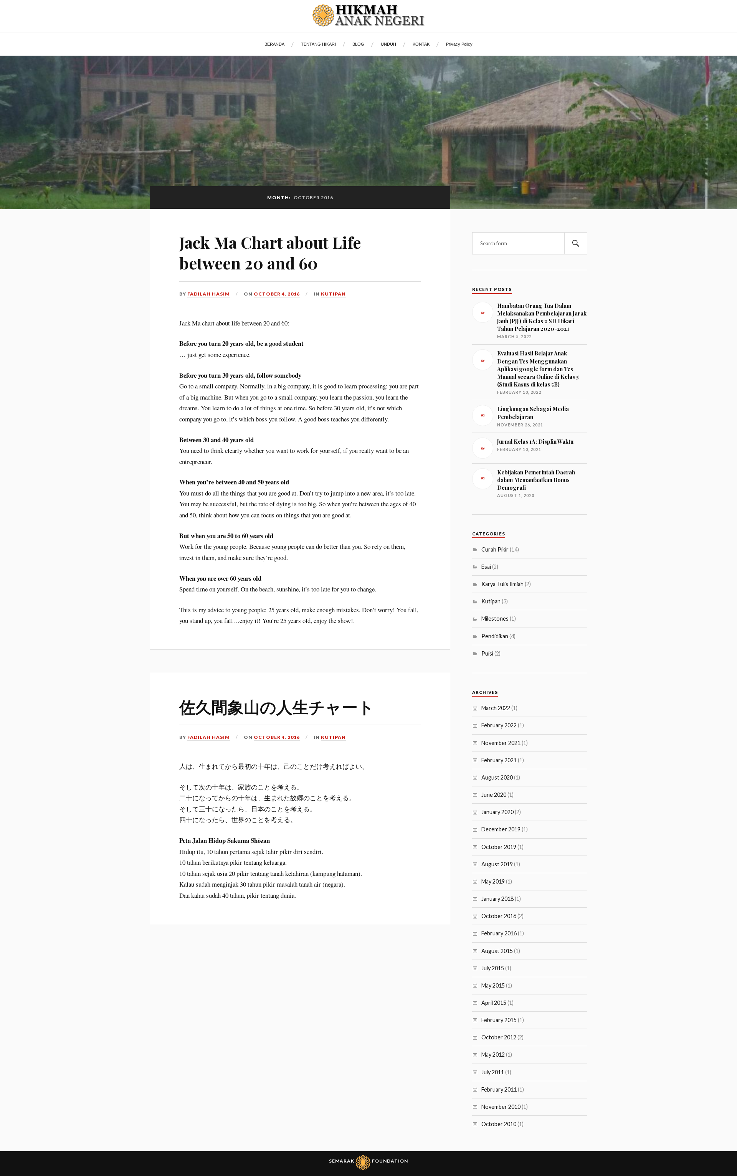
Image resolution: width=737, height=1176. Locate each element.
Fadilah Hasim (208, 294)
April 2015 (493, 1002)
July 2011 (492, 1072)
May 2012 (493, 1054)
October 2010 (498, 1124)
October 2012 (498, 1037)
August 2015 (497, 951)
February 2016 (499, 933)
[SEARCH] (575, 243)
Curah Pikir (495, 549)
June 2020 (493, 794)
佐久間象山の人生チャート (276, 706)
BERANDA (274, 44)
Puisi (487, 653)
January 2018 (497, 898)
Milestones (495, 618)
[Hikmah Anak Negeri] (368, 15)
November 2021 (501, 743)
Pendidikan (494, 636)
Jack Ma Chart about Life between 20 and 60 (270, 252)
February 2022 (499, 725)
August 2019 (497, 864)
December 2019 (501, 829)
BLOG (358, 44)
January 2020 (497, 812)
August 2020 (497, 777)
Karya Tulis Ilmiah (502, 584)
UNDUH (388, 44)
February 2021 (499, 760)
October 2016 (498, 916)
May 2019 (493, 881)
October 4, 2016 (277, 294)
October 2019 (498, 847)
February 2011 (499, 1089)
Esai (486, 566)
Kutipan (333, 294)
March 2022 (495, 708)
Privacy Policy (459, 44)
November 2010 (501, 1106)
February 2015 (499, 1020)
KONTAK (421, 44)
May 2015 (493, 985)
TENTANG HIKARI (318, 44)
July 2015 (492, 968)
